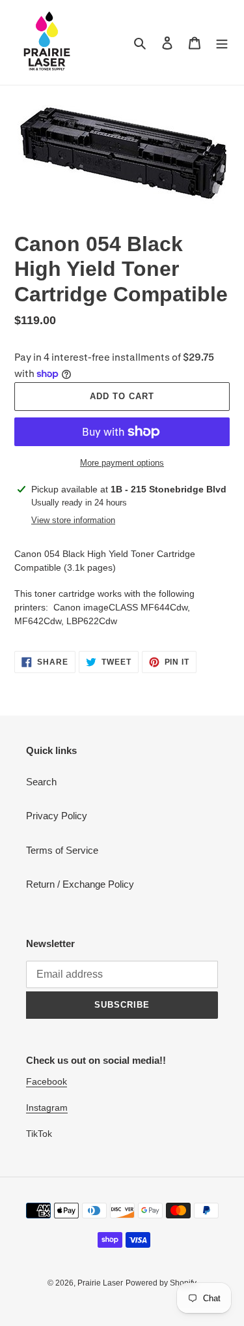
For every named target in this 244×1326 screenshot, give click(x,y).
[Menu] (222, 43)
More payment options (122, 463)
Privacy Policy (56, 815)
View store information (73, 520)
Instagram (47, 1107)
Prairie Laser (100, 1283)
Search (41, 781)
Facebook (46, 1081)
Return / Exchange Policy (80, 884)
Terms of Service (62, 850)
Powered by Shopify (161, 1283)
